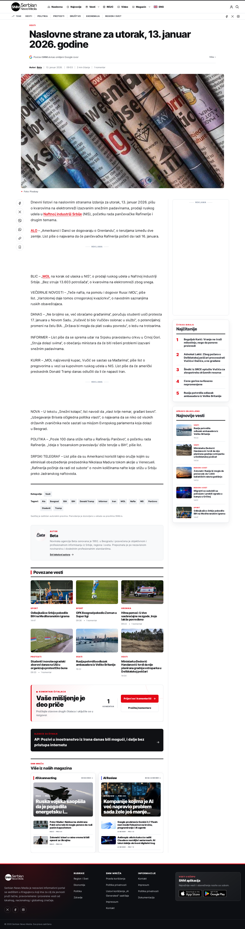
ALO (34, 230)
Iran (114, 501)
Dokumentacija (146, 897)
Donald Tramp (87, 501)
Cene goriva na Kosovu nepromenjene (198, 383)
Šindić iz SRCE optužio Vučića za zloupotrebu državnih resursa (204, 371)
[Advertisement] (97, 258)
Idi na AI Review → (153, 778)
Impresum (143, 884)
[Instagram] (238, 16)
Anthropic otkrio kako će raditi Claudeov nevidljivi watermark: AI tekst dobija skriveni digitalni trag (136, 840)
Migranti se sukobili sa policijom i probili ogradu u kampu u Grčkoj (208, 494)
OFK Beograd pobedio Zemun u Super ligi (96, 614)
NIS (142, 501)
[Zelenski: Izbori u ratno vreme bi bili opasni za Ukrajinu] (40, 840)
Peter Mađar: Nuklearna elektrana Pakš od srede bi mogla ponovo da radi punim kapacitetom (71, 824)
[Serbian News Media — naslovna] (22, 7)
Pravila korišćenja (115, 878)
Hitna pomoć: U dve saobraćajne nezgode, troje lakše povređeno (139, 616)
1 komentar (99, 67)
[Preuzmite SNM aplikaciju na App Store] (190, 893)
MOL (46, 276)
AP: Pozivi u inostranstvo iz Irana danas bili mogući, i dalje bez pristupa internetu (89, 742)
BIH (73, 501)
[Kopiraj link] (19, 238)
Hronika (126, 608)
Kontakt (110, 908)
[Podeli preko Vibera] (19, 220)
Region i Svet (113, 16)
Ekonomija (93, 16)
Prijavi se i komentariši (140, 698)
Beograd (54, 501)
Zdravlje (78, 897)
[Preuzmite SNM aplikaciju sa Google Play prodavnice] (214, 893)
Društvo (75, 16)
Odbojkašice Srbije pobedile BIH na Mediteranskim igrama (50, 614)
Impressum (112, 901)
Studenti (46, 508)
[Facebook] (226, 16)
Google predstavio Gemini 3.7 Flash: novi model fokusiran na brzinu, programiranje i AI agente (137, 824)
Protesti (58, 16)
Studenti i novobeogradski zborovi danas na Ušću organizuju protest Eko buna (49, 665)
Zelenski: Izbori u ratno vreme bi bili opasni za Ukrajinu (69, 839)
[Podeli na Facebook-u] (19, 203)
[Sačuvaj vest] (19, 247)
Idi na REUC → (87, 778)
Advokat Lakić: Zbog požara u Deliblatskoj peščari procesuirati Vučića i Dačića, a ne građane (204, 357)
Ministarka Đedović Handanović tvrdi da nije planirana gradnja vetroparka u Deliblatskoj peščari (141, 666)
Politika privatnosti (116, 884)
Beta (39, 67)
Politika (42, 16)
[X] (232, 16)
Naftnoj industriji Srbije (62, 214)
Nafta (133, 501)
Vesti (28, 16)
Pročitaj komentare (139, 707)
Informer (103, 501)
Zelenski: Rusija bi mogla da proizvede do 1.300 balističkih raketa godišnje (209, 474)
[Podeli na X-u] (19, 212)
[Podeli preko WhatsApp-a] (19, 229)
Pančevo (152, 501)
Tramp (58, 508)
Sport (34, 608)
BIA (65, 501)
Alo (43, 501)
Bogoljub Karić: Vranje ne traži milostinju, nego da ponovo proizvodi (203, 342)
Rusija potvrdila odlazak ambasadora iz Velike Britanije (96, 663)
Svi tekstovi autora (60, 554)
